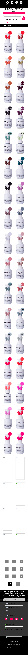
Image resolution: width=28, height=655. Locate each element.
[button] (14, 16)
